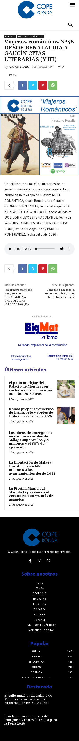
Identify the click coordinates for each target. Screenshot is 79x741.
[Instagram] (39, 561)
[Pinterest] (42, 85)
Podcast (10, 36)
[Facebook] (22, 85)
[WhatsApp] (52, 85)
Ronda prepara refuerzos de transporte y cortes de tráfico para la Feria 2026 (31, 413)
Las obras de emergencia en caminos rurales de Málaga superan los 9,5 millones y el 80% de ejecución (31, 440)
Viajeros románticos (30, 36)
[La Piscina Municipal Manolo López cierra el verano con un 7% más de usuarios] (66, 494)
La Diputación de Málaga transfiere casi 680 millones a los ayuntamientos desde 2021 (32, 468)
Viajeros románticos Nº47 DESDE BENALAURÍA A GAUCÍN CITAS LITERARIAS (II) (18, 297)
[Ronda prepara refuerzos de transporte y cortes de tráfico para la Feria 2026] (66, 415)
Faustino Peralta (19, 67)
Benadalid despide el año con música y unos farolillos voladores (59, 293)
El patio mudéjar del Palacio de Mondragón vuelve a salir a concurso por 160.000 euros (30, 388)
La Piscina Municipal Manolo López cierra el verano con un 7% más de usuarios (31, 494)
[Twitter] (32, 85)
